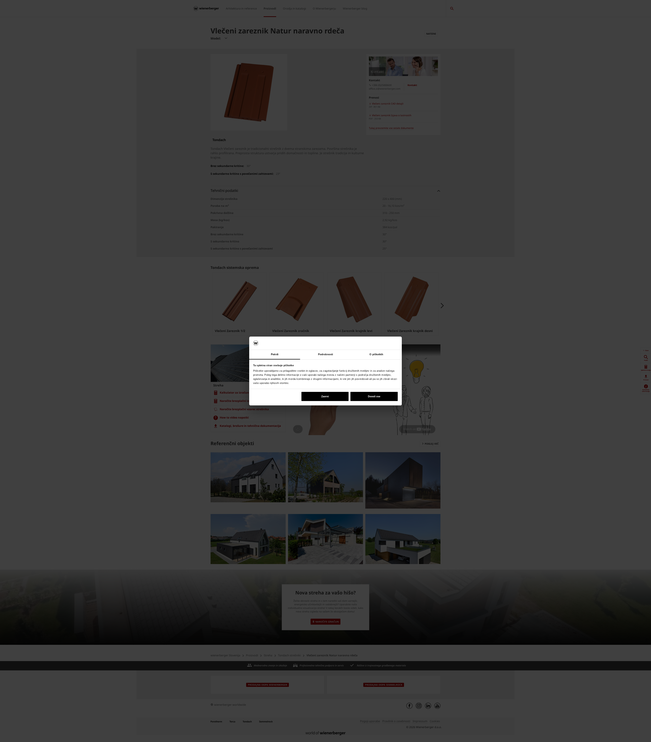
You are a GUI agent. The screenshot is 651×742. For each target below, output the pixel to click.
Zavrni (325, 396)
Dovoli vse (374, 396)
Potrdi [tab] (274, 354)
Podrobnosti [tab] (325, 354)
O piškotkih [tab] (376, 354)
